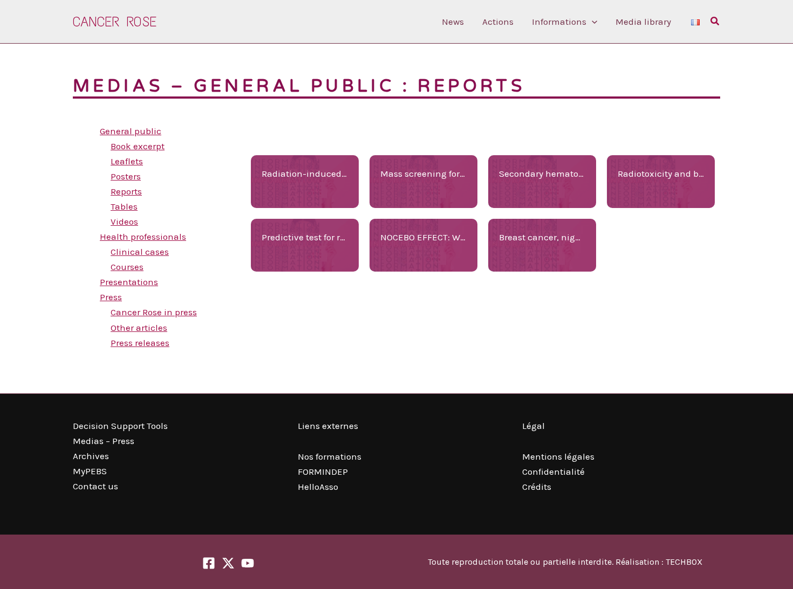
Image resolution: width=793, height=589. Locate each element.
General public (130, 131)
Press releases (140, 342)
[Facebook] (208, 563)
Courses (127, 266)
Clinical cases (140, 251)
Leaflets (127, 161)
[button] (591, 21)
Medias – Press (103, 440)
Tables (124, 206)
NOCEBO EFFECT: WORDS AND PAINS (455, 237)
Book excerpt (138, 146)
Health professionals (143, 236)
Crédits (536, 486)
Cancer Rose (114, 21)
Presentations (129, 281)
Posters (126, 176)
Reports (126, 191)
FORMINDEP (323, 471)
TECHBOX (684, 562)
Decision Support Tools (120, 425)
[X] (228, 563)
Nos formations (329, 456)
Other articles (139, 327)
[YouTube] (247, 563)
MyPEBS (90, 471)
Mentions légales (558, 456)
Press (111, 297)
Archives (91, 456)
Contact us (95, 486)
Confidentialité (553, 471)
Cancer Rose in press (154, 312)
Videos (124, 221)
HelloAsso (318, 486)
